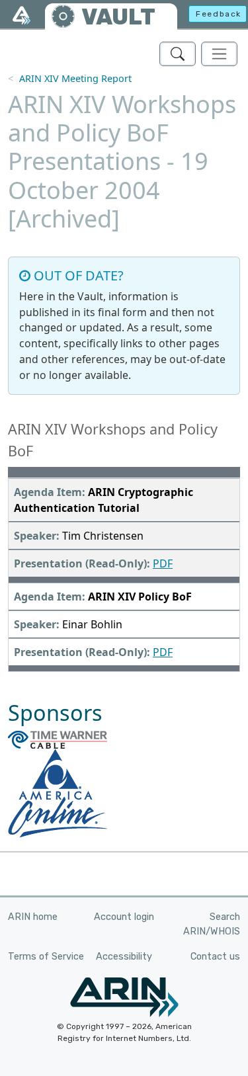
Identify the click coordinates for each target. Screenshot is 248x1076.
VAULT (118, 16)
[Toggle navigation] (219, 54)
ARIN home (33, 917)
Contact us (215, 956)
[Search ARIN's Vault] (177, 54)
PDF (163, 563)
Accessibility (124, 956)
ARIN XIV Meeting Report (75, 78)
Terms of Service (46, 956)
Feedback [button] (218, 14)
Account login (124, 917)
